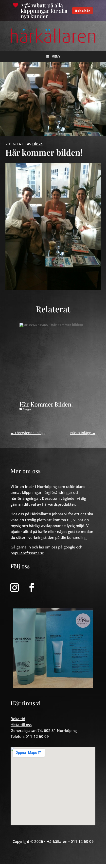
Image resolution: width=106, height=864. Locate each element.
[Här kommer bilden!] (56, 359)
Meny (56, 56)
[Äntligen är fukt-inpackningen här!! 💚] (53, 648)
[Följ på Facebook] (32, 587)
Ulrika (37, 143)
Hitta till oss (21, 724)
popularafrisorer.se (27, 552)
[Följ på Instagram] (14, 587)
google (69, 547)
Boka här (82, 10)
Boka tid (18, 718)
